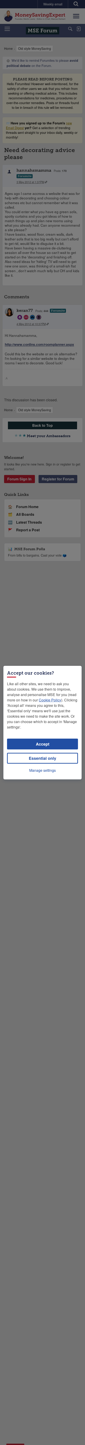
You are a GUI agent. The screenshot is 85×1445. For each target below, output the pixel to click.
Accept (42, 744)
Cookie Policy (50, 700)
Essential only (42, 758)
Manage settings (42, 770)
